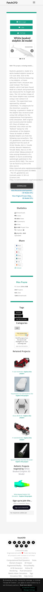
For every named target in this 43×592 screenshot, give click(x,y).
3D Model (18, 316)
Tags (31, 573)
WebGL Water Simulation (17, 573)
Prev (12, 50)
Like (22, 27)
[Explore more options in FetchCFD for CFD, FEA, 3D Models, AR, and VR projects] (34, 3)
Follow (22, 33)
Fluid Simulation (26, 571)
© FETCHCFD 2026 (22, 551)
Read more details (26, 585)
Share (19, 245)
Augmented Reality (14, 565)
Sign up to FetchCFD (21, 507)
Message (22, 22)
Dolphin (18, 312)
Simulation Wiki (16, 576)
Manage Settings (29, 590)
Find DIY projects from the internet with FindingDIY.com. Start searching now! (22, 340)
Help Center (28, 576)
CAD (17, 328)
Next (32, 50)
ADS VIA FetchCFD (22, 346)
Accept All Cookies (28, 587)
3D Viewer (28, 563)
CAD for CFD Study (21, 319)
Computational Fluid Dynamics (18, 560)
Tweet (19, 249)
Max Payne (21, 282)
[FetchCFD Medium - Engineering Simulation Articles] (14, 542)
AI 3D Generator (16, 568)
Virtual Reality (29, 565)
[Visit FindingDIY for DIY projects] (21, 334)
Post (18, 262)
